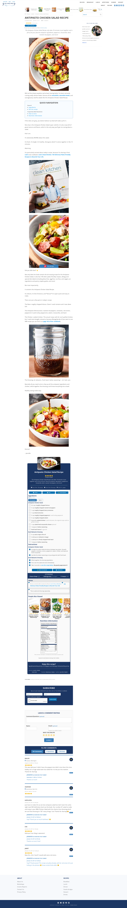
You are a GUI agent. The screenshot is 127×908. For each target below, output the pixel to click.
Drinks (66, 894)
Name (28, 726)
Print (36, 492)
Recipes (28, 14)
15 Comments (45, 20)
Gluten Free (36, 679)
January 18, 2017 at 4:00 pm (31, 802)
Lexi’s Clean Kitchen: (45, 155)
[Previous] (26, 9)
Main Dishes (45, 679)
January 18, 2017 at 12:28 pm (32, 850)
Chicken (32, 679)
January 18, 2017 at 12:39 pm (34, 860)
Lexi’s (26, 155)
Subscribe (53, 699)
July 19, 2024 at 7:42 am (30, 791)
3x (33, 497)
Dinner (66, 887)
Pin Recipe (60, 570)
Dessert (66, 892)
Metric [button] (40, 500)
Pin (49, 492)
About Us (84, 42)
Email (52, 726)
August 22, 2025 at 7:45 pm (31, 763)
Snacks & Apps (68, 889)
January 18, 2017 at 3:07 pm (33, 839)
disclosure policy (44, 27)
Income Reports (22, 887)
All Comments (37, 751)
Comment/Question (35, 716)
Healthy (41, 679)
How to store (33, 114)
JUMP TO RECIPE (30, 25)
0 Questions (50, 751)
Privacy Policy (21, 892)
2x (31, 497)
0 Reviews (62, 751)
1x (29, 497)
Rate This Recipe (43, 570)
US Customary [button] (33, 500)
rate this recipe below (47, 565)
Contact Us (20, 889)
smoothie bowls (64, 95)
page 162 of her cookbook (51, 321)
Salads (32, 14)
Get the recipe (33, 109)
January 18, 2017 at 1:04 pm (31, 829)
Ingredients (32, 107)
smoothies (55, 95)
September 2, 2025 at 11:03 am (34, 777)
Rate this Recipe (49, 732)
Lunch (65, 884)
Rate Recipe (63, 492)
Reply (71, 772)
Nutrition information (35, 116)
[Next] (101, 9)
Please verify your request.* (34, 696)
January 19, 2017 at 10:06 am (34, 817)
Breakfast (66, 881)
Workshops (20, 884)
